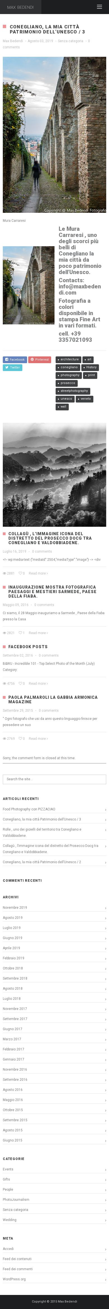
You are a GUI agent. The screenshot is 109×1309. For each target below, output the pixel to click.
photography (70, 375)
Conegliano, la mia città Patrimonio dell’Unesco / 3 (42, 819)
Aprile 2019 (11, 948)
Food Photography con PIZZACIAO (29, 809)
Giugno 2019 (12, 938)
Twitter (14, 367)
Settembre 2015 (15, 1120)
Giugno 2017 (12, 1029)
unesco (66, 399)
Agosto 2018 (13, 989)
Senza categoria (70, 41)
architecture (70, 359)
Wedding (9, 1220)
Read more (37, 573)
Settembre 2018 (15, 978)
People (8, 1190)
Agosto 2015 (13, 1130)
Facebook (16, 359)
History (91, 367)
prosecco (68, 383)
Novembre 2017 (15, 1009)
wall (63, 406)
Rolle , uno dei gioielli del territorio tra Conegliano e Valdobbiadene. (42, 833)
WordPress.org (14, 1279)
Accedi (8, 1249)
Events (8, 1169)
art (89, 359)
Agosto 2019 (13, 918)
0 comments (42, 551)
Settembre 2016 (15, 1080)
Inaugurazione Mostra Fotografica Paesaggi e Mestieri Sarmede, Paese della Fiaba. (52, 591)
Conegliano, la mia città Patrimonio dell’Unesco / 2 (42, 862)
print (91, 375)
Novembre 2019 (15, 908)
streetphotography (74, 391)
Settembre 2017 (15, 1019)
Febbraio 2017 (13, 1049)
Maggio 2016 (13, 1100)
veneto (86, 399)
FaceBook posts (28, 647)
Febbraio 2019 (13, 958)
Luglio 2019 (12, 928)
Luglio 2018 (12, 999)
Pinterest (41, 359)
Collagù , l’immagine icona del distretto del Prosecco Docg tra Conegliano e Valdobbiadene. (50, 538)
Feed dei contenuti (17, 1259)
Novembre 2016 (15, 1069)
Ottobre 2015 (13, 1110)
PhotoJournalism (16, 1200)
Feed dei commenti (18, 1269)
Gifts (6, 1179)
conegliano (69, 367)
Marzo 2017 (12, 1039)
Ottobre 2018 (13, 968)
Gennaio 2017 (13, 1059)
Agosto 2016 (13, 1090)
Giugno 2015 (12, 1140)
